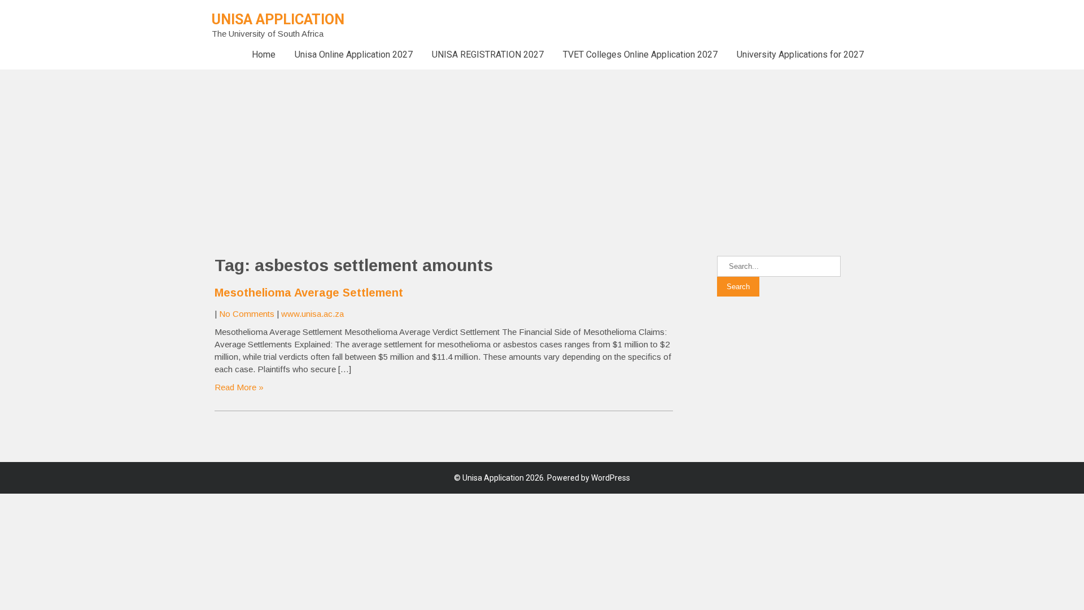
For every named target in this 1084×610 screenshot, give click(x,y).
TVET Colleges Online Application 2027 (640, 54)
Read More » (239, 387)
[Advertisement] (339, 148)
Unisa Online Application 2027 (354, 54)
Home (264, 54)
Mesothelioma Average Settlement (309, 292)
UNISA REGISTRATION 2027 (488, 54)
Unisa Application (278, 19)
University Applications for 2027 (800, 54)
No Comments (246, 314)
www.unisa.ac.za (312, 314)
